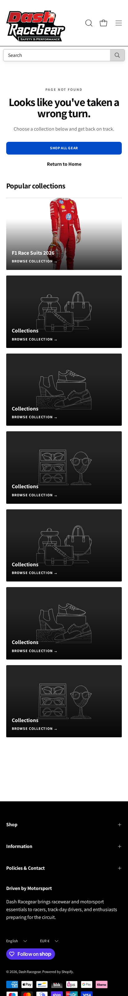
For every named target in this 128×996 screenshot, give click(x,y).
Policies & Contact (25, 868)
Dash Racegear (30, 971)
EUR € (44, 940)
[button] (88, 23)
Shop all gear (64, 148)
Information (19, 846)
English (12, 940)
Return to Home (64, 164)
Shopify (67, 971)
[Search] (117, 55)
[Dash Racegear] (35, 23)
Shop (11, 824)
